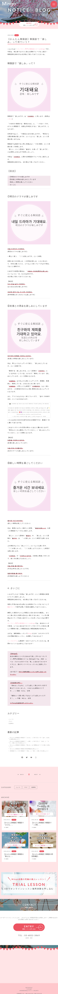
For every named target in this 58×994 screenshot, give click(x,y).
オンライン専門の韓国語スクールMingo (31, 49)
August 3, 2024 (41, 416)
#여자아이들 (25, 412)
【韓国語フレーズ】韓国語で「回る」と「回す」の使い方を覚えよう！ (29, 751)
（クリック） (28, 703)
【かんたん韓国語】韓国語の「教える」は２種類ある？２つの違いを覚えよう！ (29, 745)
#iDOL (36, 412)
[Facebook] (22, 757)
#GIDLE (31, 412)
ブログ (16, 35)
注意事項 (11, 723)
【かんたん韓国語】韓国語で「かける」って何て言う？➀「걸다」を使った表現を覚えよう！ (29, 738)
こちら (10, 119)
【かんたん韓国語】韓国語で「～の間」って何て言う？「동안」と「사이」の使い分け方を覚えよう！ (29, 742)
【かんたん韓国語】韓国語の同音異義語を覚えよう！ (24, 748)
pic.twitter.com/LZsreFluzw (32, 414)
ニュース (11, 719)
